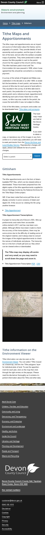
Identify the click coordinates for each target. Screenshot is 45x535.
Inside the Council (9, 436)
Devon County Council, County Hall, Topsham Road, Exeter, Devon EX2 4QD (21, 482)
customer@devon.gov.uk (12, 500)
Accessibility (7, 528)
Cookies (5, 512)
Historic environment (12, 9)
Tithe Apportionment (13, 210)
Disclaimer (6, 508)
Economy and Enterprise (12, 421)
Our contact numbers (11, 490)
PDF (33, 263)
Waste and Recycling (10, 455)
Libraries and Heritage (11, 441)
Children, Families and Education (15, 406)
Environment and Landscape (13, 426)
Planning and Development (13, 446)
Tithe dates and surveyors (29, 109)
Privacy (5, 520)
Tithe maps (16, 23)
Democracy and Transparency (14, 416)
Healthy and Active (9, 431)
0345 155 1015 (8, 505)
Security (5, 524)
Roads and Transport (10, 451)
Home (5, 23)
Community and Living (11, 411)
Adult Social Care (9, 401)
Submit (37, 155)
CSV (38, 263)
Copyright (6, 516)
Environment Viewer (10, 361)
